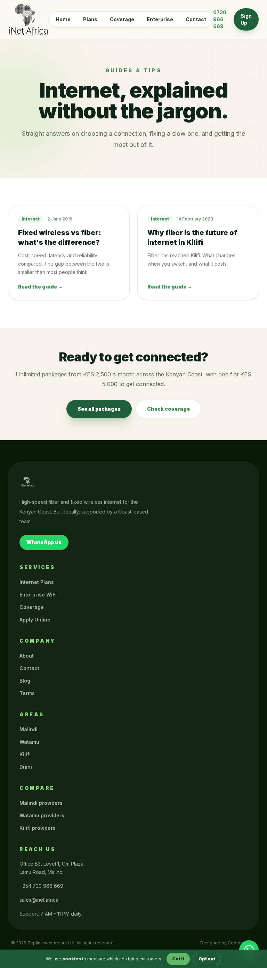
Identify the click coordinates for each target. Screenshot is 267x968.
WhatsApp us (44, 542)
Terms (27, 693)
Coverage (122, 19)
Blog (24, 681)
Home (63, 19)
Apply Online (34, 620)
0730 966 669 (219, 19)
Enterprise (160, 19)
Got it (178, 958)
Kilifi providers (37, 828)
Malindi (28, 729)
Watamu (29, 742)
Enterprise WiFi (38, 595)
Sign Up (246, 19)
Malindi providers (41, 803)
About (26, 656)
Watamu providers (41, 815)
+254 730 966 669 (41, 886)
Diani (25, 767)
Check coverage (168, 409)
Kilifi (25, 754)
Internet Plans (36, 582)
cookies (71, 958)
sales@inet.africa (38, 900)
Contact (196, 19)
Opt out (207, 958)
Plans (90, 19)
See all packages (99, 409)
